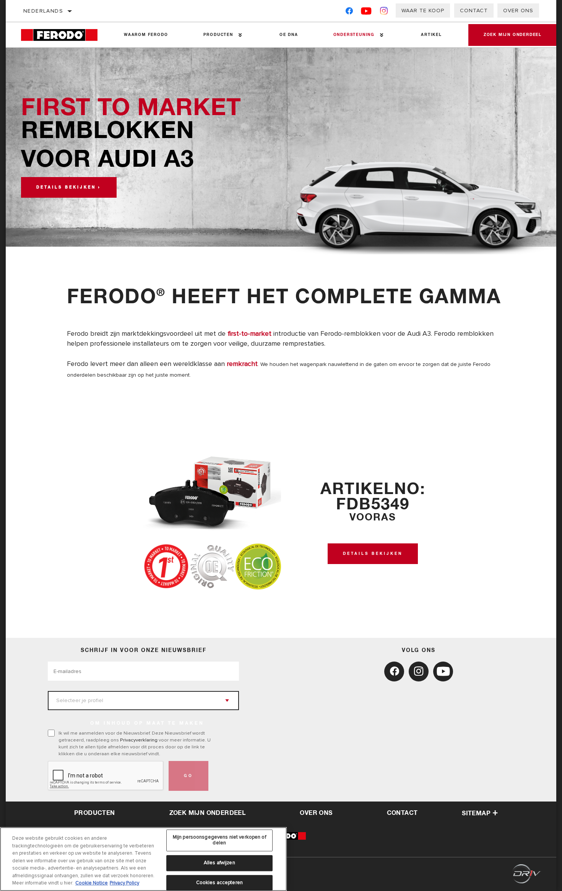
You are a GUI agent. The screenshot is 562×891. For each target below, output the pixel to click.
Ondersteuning (354, 35)
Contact (474, 10)
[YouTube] (366, 12)
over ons (316, 813)
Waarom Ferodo (146, 35)
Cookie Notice (91, 883)
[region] (143, 859)
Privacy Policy (124, 883)
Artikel (431, 35)
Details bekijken (66, 187)
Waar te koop (422, 10)
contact (402, 813)
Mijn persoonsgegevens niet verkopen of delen (219, 840)
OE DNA (288, 35)
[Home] (63, 35)
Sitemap (476, 813)
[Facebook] (349, 12)
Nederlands (43, 11)
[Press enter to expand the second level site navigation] (240, 35)
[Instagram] (384, 12)
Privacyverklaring (139, 740)
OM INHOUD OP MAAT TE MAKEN (147, 723)
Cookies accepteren (219, 883)
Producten (218, 35)
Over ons (518, 10)
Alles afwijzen (219, 863)
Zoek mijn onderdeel (513, 35)
